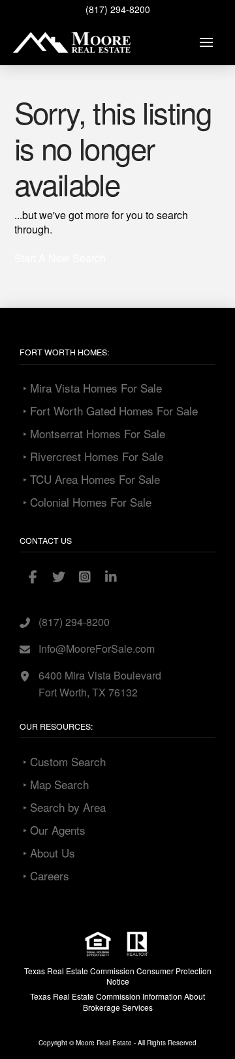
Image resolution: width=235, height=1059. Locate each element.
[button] (206, 42)
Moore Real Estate (104, 1042)
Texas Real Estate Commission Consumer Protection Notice (118, 976)
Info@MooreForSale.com (97, 648)
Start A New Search (60, 257)
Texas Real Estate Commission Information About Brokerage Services (117, 1002)
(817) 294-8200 (118, 9)
